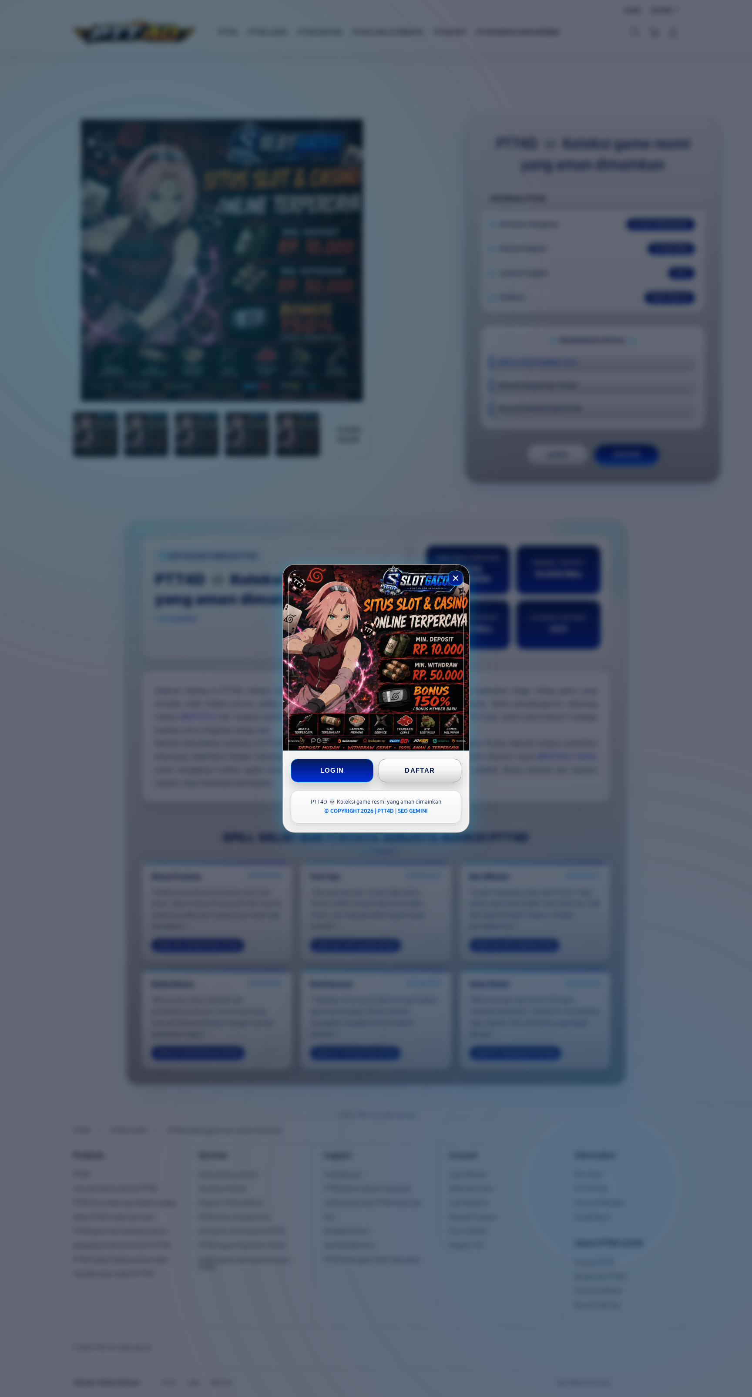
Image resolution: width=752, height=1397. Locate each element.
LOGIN (332, 770)
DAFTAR (420, 770)
